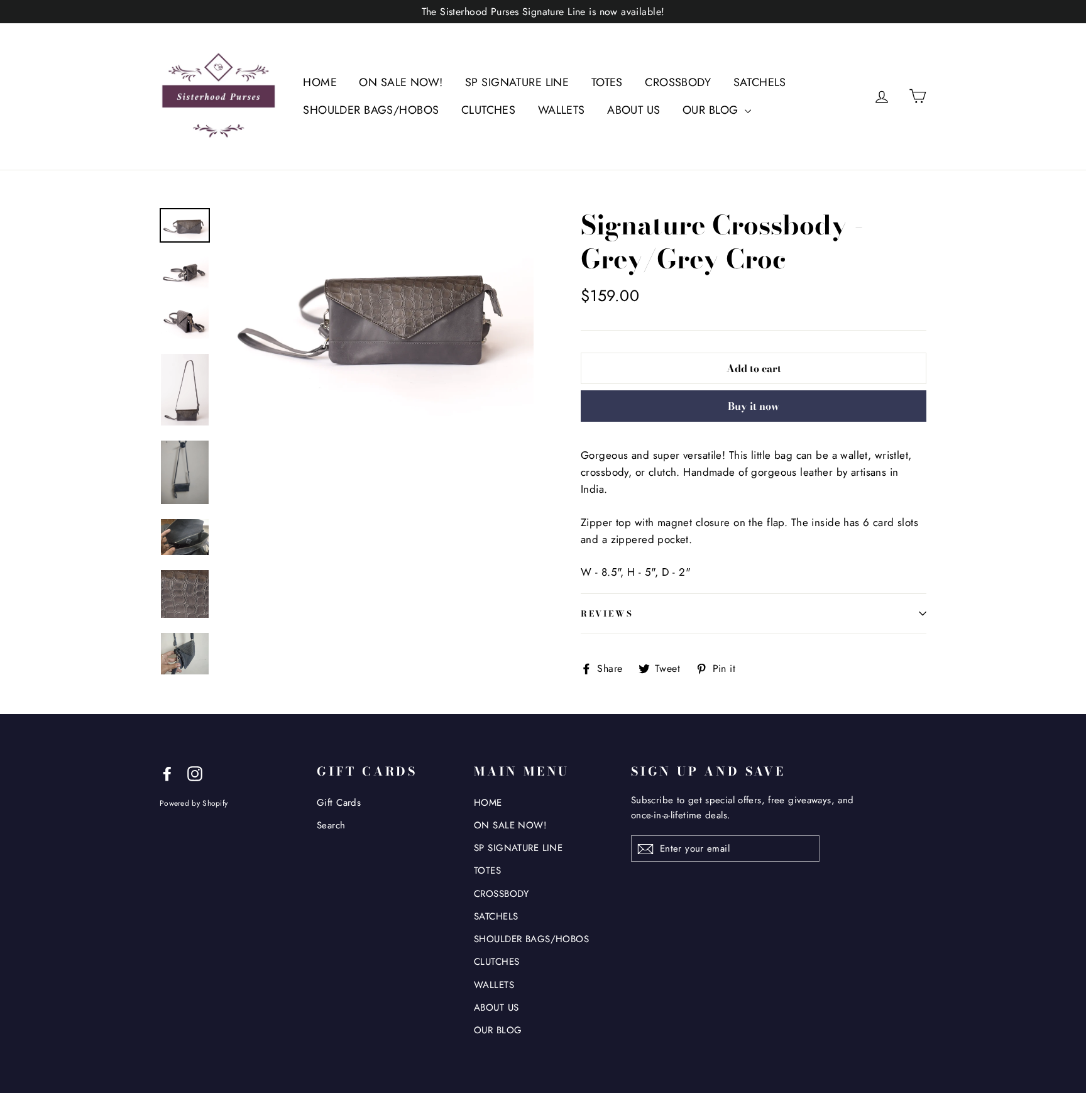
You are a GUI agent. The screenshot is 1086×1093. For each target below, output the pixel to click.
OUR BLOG (712, 110)
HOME (320, 82)
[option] (378, 312)
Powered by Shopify (194, 803)
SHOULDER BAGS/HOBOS (371, 110)
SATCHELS (759, 82)
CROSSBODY (678, 82)
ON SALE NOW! (400, 82)
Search (331, 825)
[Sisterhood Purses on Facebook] (167, 772)
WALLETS (561, 110)
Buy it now (753, 406)
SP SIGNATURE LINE (517, 82)
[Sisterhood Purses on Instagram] (194, 772)
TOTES (607, 82)
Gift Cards (339, 803)
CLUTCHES (488, 110)
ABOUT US (633, 110)
